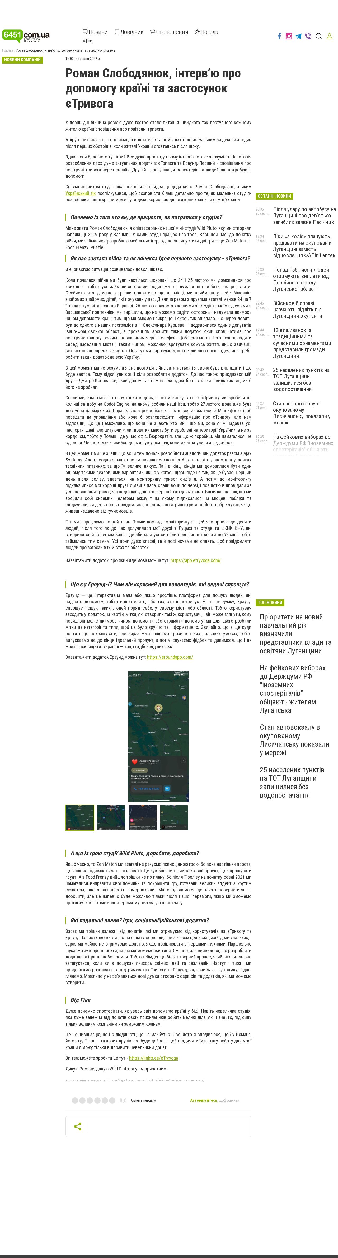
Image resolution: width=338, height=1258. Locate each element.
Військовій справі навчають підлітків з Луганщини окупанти (297, 309)
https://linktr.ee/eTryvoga (153, 1058)
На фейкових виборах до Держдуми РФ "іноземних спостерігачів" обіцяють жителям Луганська (303, 446)
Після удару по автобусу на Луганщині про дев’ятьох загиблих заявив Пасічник (304, 215)
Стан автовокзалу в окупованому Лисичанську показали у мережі (302, 413)
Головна (7, 50)
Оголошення (172, 31)
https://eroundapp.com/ (170, 657)
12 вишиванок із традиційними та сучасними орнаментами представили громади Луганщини (302, 343)
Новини (98, 31)
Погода (209, 31)
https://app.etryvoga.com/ (196, 560)
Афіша (88, 41)
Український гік (80, 193)
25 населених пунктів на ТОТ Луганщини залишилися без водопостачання (301, 379)
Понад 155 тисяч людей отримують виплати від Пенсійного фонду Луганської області (301, 279)
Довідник (132, 31)
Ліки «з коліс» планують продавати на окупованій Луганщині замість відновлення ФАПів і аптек (304, 246)
